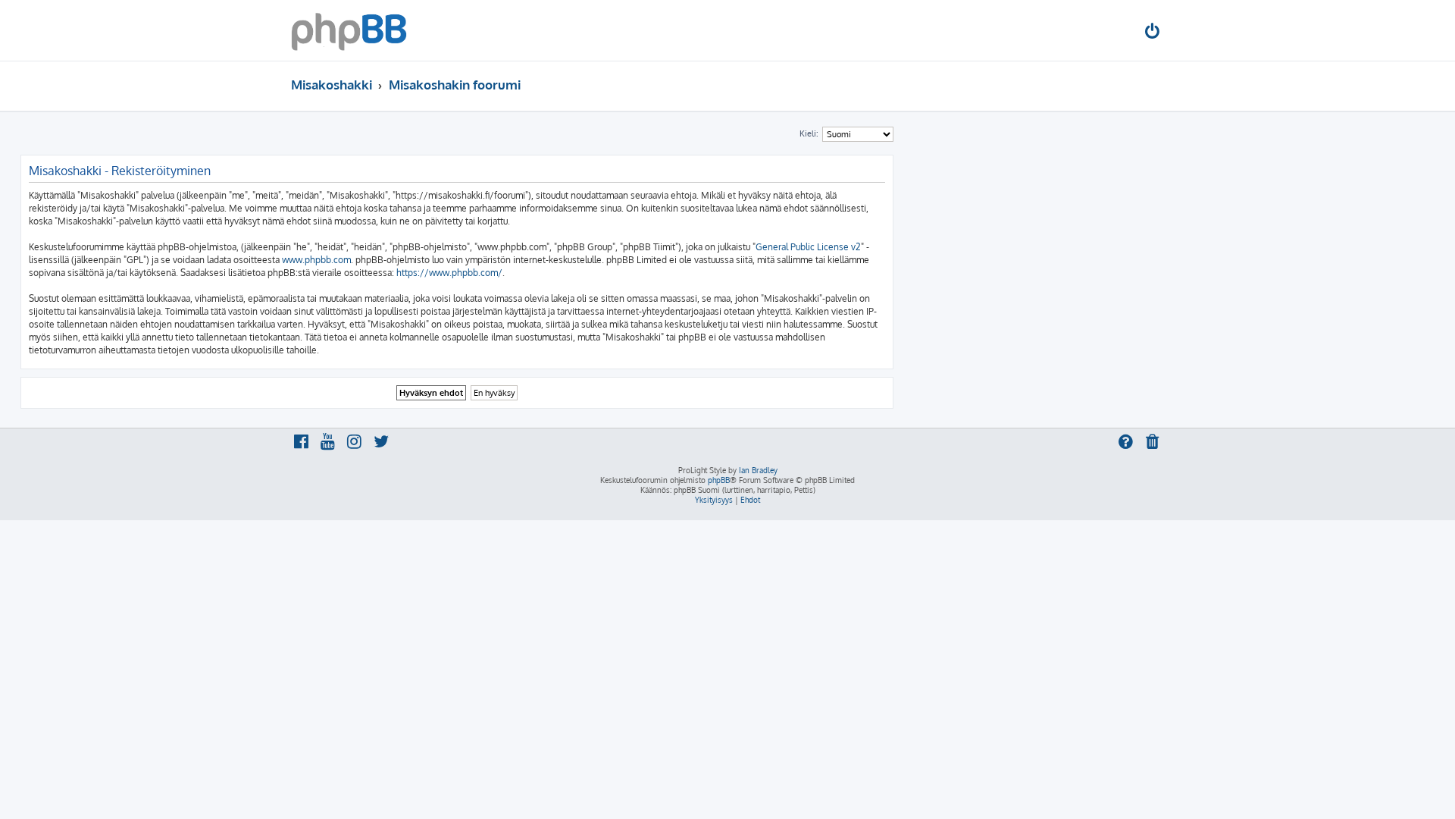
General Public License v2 (808, 247)
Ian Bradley (758, 470)
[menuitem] (1153, 33)
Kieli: (808, 133)
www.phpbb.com (316, 259)
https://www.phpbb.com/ (449, 272)
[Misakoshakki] (349, 30)
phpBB (719, 480)
